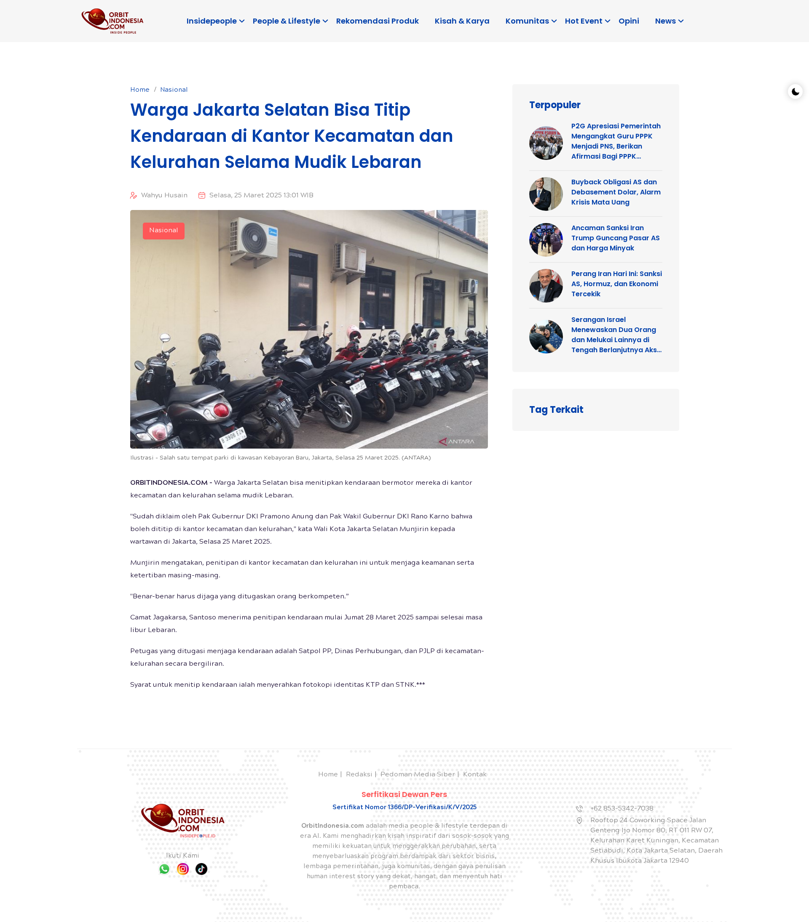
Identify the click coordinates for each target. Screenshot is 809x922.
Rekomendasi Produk (377, 21)
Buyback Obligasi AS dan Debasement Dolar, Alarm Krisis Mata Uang (616, 192)
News (665, 21)
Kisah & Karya (462, 21)
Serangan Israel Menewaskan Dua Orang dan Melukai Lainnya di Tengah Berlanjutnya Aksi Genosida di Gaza (615, 335)
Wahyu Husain (164, 195)
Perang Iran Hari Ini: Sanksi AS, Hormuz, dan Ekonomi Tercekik (616, 284)
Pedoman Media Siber (417, 775)
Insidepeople (212, 21)
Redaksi (359, 775)
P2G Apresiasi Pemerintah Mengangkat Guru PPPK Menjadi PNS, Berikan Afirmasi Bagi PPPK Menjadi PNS (616, 141)
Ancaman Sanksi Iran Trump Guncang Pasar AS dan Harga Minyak (615, 238)
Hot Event (584, 21)
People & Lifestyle (286, 21)
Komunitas (527, 21)
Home (140, 90)
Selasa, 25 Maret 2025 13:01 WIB (261, 195)
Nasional (174, 90)
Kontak (475, 775)
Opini (629, 21)
